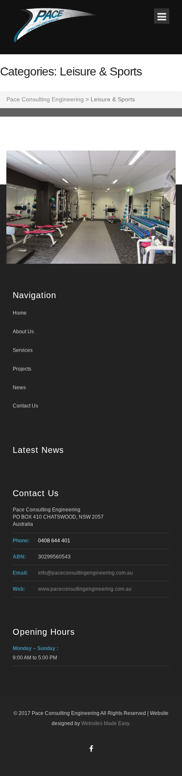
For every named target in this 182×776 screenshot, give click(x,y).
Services (23, 350)
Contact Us (25, 406)
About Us (23, 332)
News (19, 388)
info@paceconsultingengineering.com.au (85, 573)
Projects (22, 369)
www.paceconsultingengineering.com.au (85, 589)
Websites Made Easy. (105, 723)
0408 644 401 (54, 541)
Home (20, 313)
